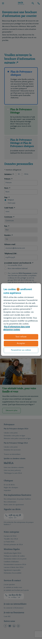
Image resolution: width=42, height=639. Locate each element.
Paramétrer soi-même (21, 350)
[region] (21, 319)
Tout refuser (21, 337)
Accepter (21, 343)
